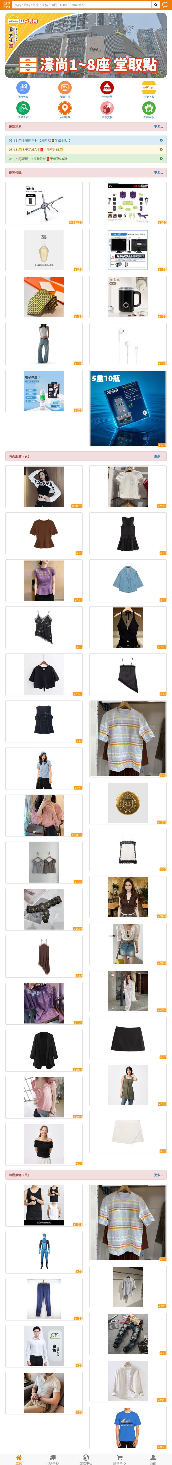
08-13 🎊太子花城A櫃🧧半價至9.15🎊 (86, 149)
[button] (70, 73)
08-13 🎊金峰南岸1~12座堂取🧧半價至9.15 (86, 140)
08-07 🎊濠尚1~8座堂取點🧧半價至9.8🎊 (86, 158)
